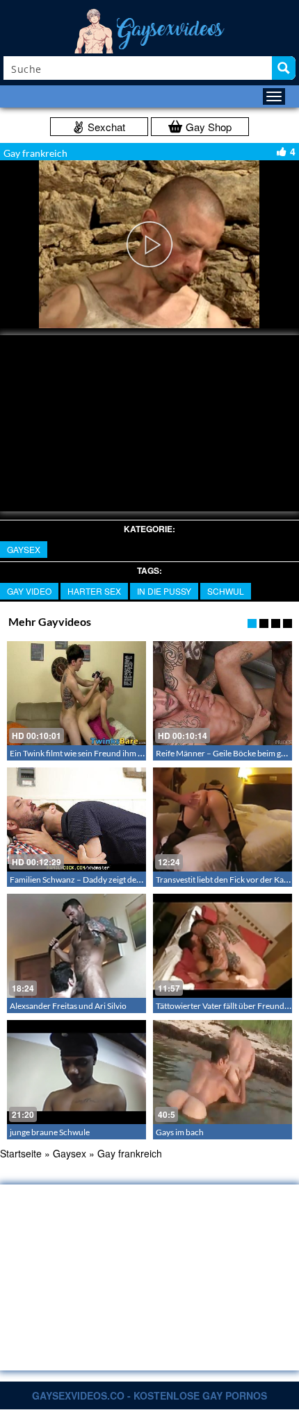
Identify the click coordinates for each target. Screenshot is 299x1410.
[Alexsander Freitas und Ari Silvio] (76, 946)
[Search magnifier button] (284, 68)
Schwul (225, 591)
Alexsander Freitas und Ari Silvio (68, 1006)
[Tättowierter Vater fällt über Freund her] (222, 946)
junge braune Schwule (50, 1132)
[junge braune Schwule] (76, 1072)
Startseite (21, 1153)
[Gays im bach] (222, 1072)
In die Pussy (164, 591)
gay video (29, 591)
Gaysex (23, 549)
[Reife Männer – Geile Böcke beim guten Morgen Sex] (222, 693)
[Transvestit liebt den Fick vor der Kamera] (222, 819)
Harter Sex (94, 591)
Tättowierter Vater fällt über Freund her (227, 1006)
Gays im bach (180, 1132)
